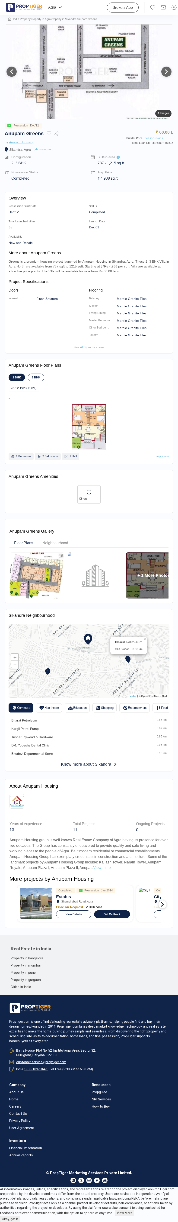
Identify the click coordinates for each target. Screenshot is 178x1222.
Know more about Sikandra (86, 764)
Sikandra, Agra (20, 149)
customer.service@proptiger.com (41, 1062)
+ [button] (14, 657)
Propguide (99, 1092)
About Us (16, 1092)
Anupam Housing (21, 142)
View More (124, 1213)
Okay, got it (10, 1219)
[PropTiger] (24, 7)
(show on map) (43, 149)
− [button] (14, 664)
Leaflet (133, 696)
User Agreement (21, 1128)
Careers (15, 1106)
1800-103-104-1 (36, 1069)
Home (14, 1099)
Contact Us (18, 1113)
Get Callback (112, 914)
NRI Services (101, 1099)
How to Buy (101, 1106)
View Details (74, 914)
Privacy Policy (19, 1121)
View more (102, 868)
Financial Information (25, 1148)
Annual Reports (21, 1155)
